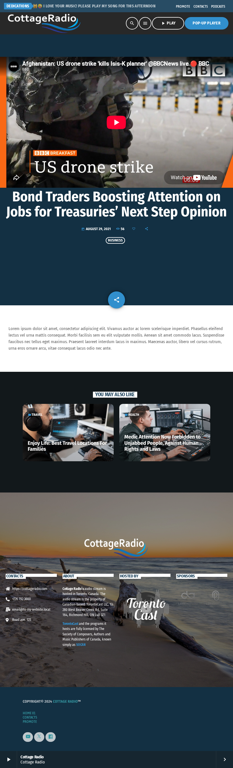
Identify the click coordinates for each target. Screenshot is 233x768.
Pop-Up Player (206, 23)
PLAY (168, 23)
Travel (37, 415)
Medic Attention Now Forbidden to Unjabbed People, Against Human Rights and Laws (162, 443)
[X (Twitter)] (39, 737)
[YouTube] (28, 737)
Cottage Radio (65, 702)
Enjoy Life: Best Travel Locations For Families (67, 446)
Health (133, 415)
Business (115, 240)
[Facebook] (50, 737)
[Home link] (45, 23)
